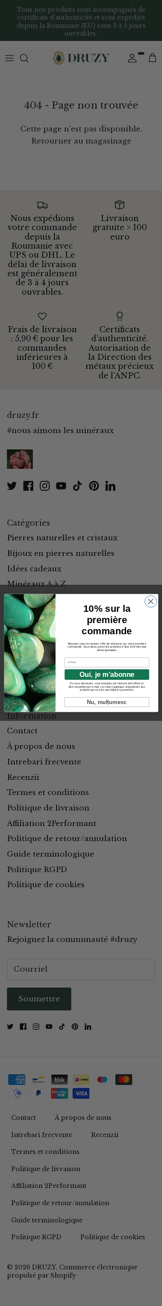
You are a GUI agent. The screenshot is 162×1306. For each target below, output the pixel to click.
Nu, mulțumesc (107, 702)
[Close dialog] (150, 601)
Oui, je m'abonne (106, 675)
